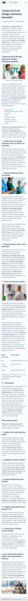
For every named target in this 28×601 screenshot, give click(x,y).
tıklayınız (21, 577)
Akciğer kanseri (9, 109)
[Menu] (25, 2)
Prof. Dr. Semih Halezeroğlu (17, 344)
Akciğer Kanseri (19, 21)
